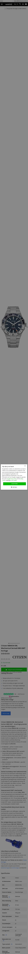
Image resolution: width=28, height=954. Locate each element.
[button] (14, 487)
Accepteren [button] (14, 483)
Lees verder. (14, 480)
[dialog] (14, 477)
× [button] (24, 465)
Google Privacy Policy (12, 478)
